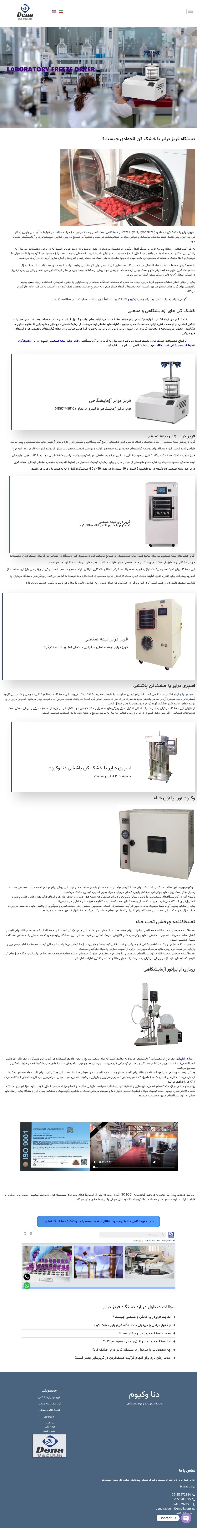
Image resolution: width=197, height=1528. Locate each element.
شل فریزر (49, 1423)
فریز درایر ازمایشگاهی (49, 1397)
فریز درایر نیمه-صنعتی (49, 1404)
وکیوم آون (49, 1416)
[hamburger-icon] (190, 11)
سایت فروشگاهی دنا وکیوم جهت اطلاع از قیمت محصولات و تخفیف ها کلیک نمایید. (98, 1221)
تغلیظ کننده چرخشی (49, 1410)
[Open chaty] (186, 1518)
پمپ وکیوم (136, 299)
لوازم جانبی (49, 1427)
